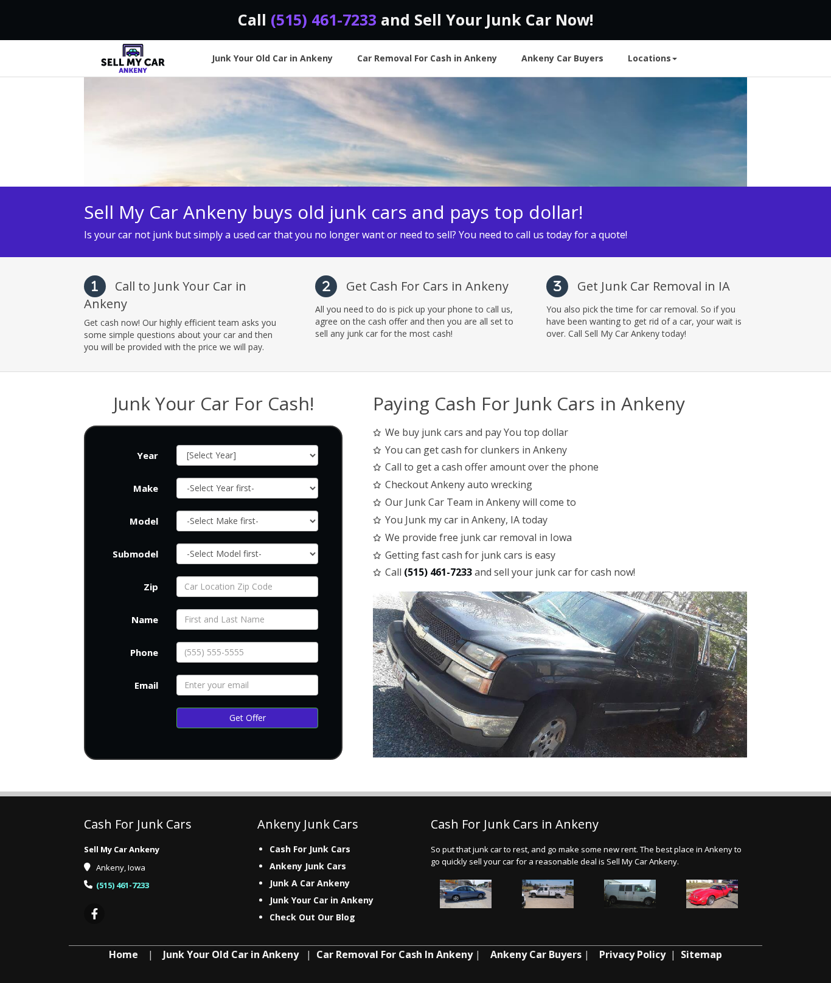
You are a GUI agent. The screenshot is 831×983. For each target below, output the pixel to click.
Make (145, 488)
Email (146, 685)
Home (123, 954)
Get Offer (247, 717)
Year (147, 455)
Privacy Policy (632, 954)
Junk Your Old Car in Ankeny (231, 954)
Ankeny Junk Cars (307, 866)
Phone (144, 652)
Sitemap (701, 954)
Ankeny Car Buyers (536, 954)
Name (144, 619)
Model (144, 521)
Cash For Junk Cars (309, 849)
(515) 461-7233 (324, 19)
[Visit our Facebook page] (94, 914)
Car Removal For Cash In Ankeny (394, 954)
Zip (151, 587)
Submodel (135, 554)
